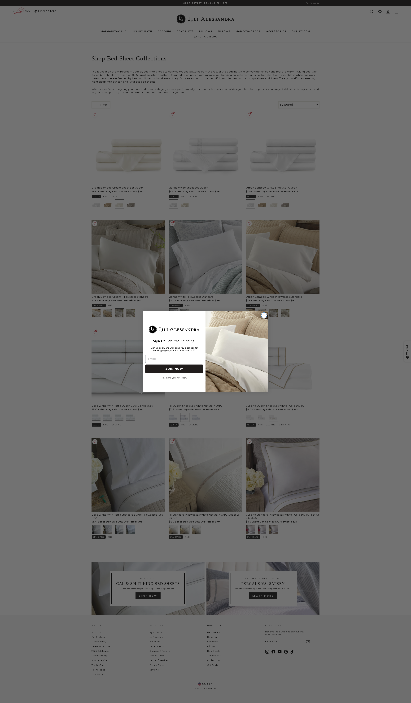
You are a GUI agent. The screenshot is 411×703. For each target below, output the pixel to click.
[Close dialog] (264, 315)
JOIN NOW (174, 369)
